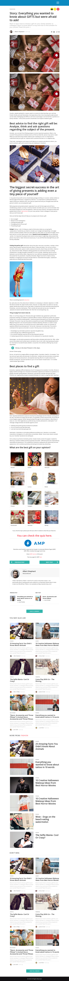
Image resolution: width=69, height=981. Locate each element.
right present (24, 211)
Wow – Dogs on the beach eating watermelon (45, 819)
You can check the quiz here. (34, 535)
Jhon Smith (16, 729)
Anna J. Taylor (42, 655)
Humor (37, 641)
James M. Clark (42, 691)
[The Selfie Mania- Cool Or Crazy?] (21, 667)
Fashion (12, 9)
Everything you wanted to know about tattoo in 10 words (47, 716)
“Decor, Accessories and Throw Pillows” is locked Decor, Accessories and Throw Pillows (21, 717)
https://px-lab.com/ (27, 573)
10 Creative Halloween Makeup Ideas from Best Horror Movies (47, 644)
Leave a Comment (34, 611)
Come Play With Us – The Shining (45, 680)
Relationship (12, 712)
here (40, 557)
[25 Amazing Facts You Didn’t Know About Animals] (21, 631)
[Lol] (51, 9)
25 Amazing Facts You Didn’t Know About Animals (21, 644)
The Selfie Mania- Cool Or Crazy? (19, 680)
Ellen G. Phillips (17, 691)
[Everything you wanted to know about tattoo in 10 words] (47, 703)
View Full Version (34, 971)
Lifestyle (12, 911)
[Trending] (58, 9)
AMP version (33, 554)
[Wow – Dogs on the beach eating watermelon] (21, 821)
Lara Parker (41, 727)
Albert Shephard (19, 31)
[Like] (55, 9)
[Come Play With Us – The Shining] (47, 667)
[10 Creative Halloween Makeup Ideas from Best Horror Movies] (47, 631)
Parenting (38, 911)
